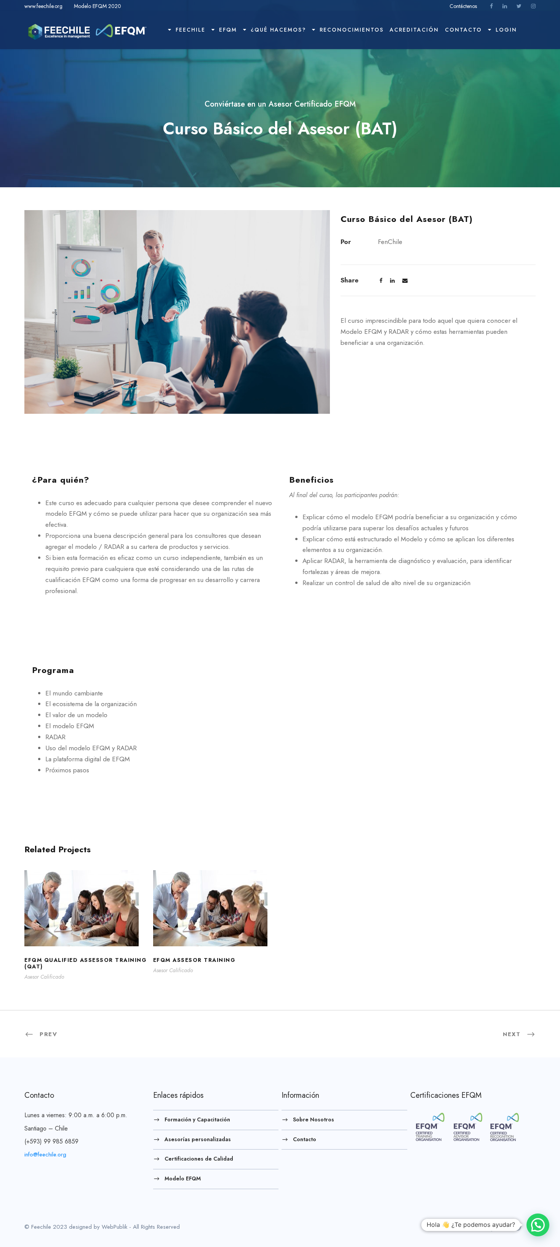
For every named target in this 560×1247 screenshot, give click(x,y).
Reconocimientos (352, 29)
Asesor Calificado (44, 977)
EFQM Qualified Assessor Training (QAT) (87, 918)
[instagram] (533, 6)
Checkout (528, 33)
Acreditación (414, 29)
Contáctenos (464, 6)
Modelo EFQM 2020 (97, 6)
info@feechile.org (45, 1154)
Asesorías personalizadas (198, 1139)
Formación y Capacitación (197, 1119)
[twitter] (519, 6)
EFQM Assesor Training (215, 918)
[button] (537, 1225)
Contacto (463, 29)
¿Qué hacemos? (278, 29)
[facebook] (491, 6)
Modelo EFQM (183, 1178)
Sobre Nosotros (313, 1119)
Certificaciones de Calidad (199, 1158)
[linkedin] (504, 6)
